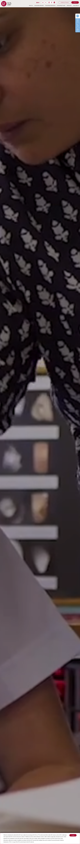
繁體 (38, 2)
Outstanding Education (39, 5)
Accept (73, 835)
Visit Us (75, 2)
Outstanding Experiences (50, 5)
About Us (31, 5)
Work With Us (76, 5)
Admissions (69, 5)
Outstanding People (61, 5)
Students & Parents (65, 2)
